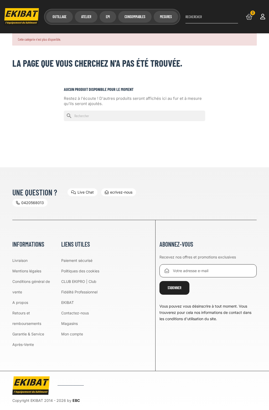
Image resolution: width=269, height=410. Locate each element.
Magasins (69, 323)
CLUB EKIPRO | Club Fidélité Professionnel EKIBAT (79, 292)
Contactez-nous (75, 313)
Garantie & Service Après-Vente (28, 339)
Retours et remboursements (26, 318)
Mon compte (72, 334)
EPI (108, 16)
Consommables (135, 16)
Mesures (166, 16)
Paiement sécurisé (76, 260)
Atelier (86, 16)
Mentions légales (26, 271)
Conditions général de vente (31, 286)
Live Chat (85, 192)
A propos (20, 302)
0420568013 (32, 202)
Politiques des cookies (80, 271)
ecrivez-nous (121, 192)
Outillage (59, 16)
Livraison (20, 260)
